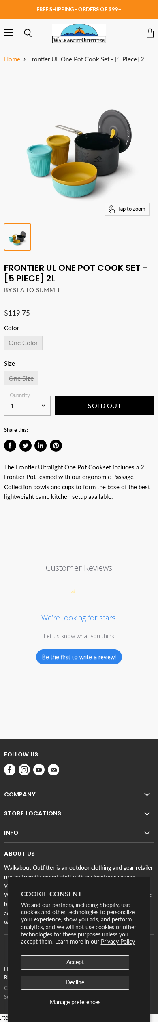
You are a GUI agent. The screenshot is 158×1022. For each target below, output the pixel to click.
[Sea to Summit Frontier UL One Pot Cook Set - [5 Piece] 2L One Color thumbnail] (17, 237)
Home (12, 59)
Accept (75, 962)
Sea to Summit (36, 289)
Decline (75, 982)
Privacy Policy (118, 941)
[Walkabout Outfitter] (79, 33)
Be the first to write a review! (79, 657)
